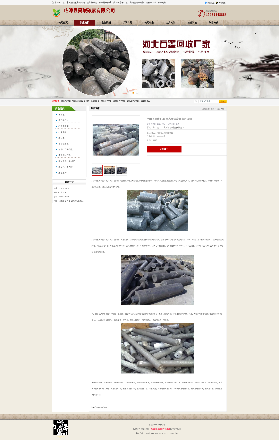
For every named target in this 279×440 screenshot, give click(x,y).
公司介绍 (127, 22)
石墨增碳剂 (63, 126)
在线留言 (164, 149)
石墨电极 (62, 132)
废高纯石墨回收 (65, 167)
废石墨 (61, 138)
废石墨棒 (62, 173)
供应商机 (84, 22)
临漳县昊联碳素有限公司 (160, 429)
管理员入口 (166, 433)
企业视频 (106, 22)
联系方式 (213, 22)
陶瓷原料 (180, 127)
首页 (212, 109)
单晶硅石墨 (63, 144)
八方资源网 (149, 433)
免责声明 (157, 433)
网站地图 (174, 433)
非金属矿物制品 (168, 127)
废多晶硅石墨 (64, 155)
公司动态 (149, 22)
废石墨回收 (63, 120)
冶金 (159, 127)
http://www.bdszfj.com (99, 407)
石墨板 (61, 115)
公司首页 (63, 22)
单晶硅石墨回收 (65, 149)
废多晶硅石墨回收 (66, 161)
